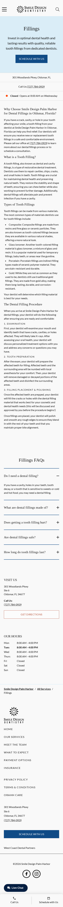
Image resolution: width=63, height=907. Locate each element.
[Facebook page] (26, 874)
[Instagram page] (36, 874)
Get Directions (31, 614)
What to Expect (16, 752)
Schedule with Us (31, 58)
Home (8, 729)
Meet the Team (15, 744)
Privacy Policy (16, 779)
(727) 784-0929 (36, 86)
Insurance (12, 767)
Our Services (14, 736)
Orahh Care (13, 794)
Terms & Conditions (19, 787)
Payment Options (17, 760)
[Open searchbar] (57, 9)
